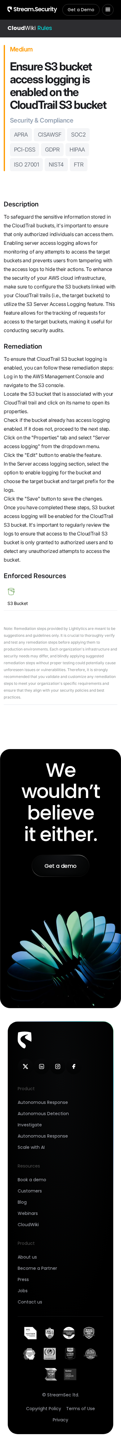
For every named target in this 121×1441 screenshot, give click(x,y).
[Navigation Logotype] (32, 10)
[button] (108, 10)
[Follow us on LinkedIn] (41, 1066)
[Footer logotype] (25, 1040)
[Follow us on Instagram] (57, 1066)
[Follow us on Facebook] (74, 1066)
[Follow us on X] (25, 1066)
